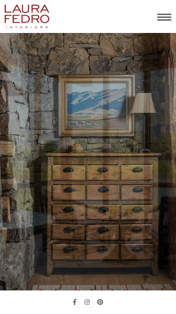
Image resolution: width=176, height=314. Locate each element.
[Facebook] (74, 302)
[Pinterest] (100, 302)
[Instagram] (87, 302)
